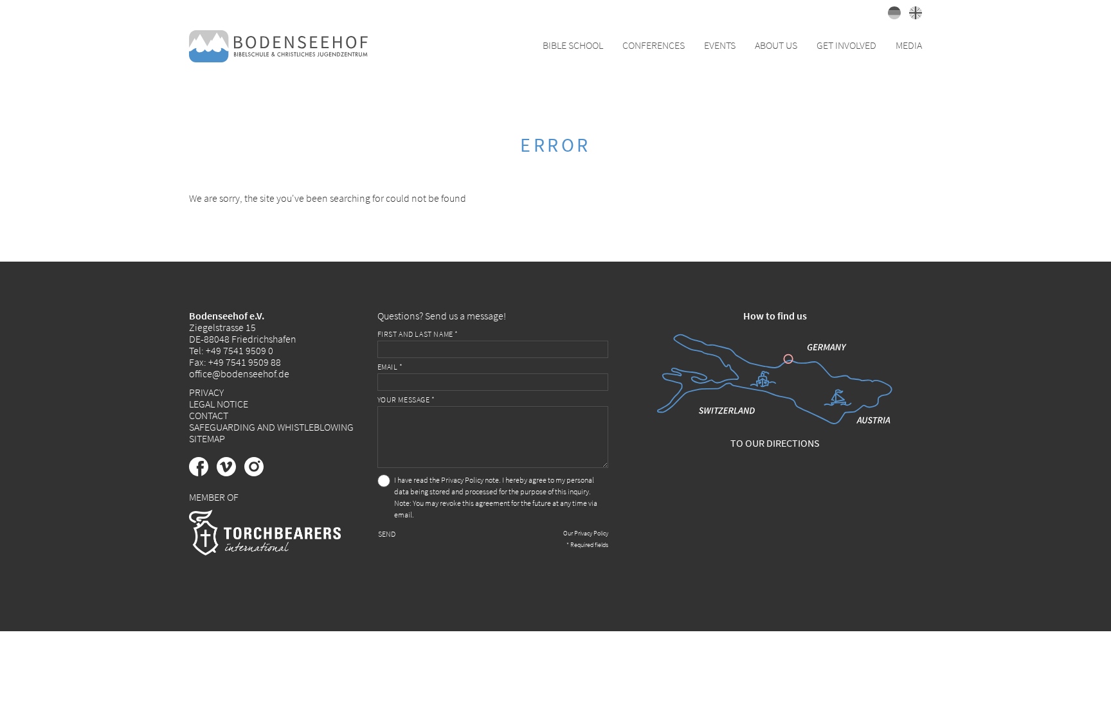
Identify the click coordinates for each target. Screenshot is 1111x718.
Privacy (206, 392)
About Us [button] (776, 45)
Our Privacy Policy (585, 533)
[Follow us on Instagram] (257, 472)
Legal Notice (218, 403)
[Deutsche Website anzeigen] (892, 15)
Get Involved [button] (846, 45)
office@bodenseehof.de (239, 373)
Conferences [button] (653, 45)
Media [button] (909, 45)
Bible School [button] (573, 45)
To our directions (775, 442)
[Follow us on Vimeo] (230, 472)
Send (386, 534)
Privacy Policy (462, 480)
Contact (208, 415)
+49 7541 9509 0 (239, 350)
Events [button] (720, 45)
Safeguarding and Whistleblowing (271, 426)
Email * (390, 367)
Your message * (406, 399)
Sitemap (207, 438)
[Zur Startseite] (278, 45)
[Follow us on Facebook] (203, 472)
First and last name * (418, 334)
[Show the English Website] (912, 15)
